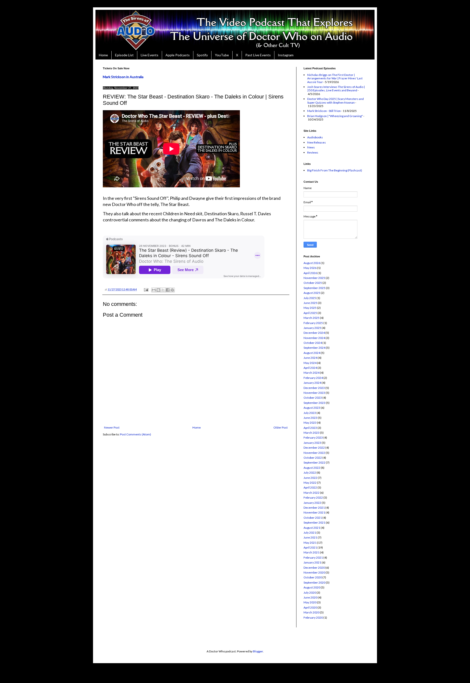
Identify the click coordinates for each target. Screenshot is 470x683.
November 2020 (314, 572)
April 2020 (310, 607)
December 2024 (314, 333)
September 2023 (314, 403)
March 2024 (311, 372)
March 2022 (311, 492)
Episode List (124, 55)
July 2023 (310, 413)
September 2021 (314, 522)
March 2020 (311, 612)
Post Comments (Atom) (135, 434)
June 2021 (310, 537)
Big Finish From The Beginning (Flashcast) (334, 170)
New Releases (316, 142)
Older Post (280, 427)
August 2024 (312, 353)
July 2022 (310, 472)
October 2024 (313, 343)
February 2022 (313, 497)
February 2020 (313, 617)
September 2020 (314, 582)
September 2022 (314, 462)
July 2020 (310, 592)
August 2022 (312, 467)
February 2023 (313, 437)
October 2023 (313, 397)
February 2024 (313, 378)
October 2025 (313, 283)
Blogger (258, 651)
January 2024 (312, 382)
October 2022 (313, 457)
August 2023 (312, 407)
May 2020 (310, 602)
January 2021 (312, 562)
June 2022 (310, 477)
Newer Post (111, 427)
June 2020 (310, 597)
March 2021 (311, 552)
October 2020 (313, 577)
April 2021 (310, 547)
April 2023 (310, 428)
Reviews (312, 152)
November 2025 (314, 278)
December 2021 (314, 507)
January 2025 (312, 328)
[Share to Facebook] (167, 290)
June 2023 (310, 417)
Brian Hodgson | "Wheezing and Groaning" (335, 116)
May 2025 (310, 308)
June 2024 (310, 357)
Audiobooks (315, 137)
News (311, 147)
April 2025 (310, 313)
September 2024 (314, 347)
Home (103, 55)
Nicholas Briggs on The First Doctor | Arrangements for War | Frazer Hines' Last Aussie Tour (335, 78)
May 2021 (310, 542)
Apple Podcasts (177, 55)
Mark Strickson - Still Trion (324, 111)
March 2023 (311, 432)
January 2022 (312, 502)
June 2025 (310, 303)
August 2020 (312, 587)
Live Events (149, 55)
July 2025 (310, 298)
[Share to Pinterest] (172, 290)
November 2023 (314, 393)
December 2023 (314, 388)
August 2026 (312, 263)
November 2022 (314, 453)
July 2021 (310, 532)
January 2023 (312, 442)
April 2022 (310, 487)
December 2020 (314, 567)
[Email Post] (146, 289)
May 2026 (310, 268)
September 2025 (314, 288)
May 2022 (310, 482)
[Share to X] (163, 290)
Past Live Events (258, 55)
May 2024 (310, 363)
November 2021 (314, 512)
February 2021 (313, 557)
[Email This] (153, 290)
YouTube (222, 55)
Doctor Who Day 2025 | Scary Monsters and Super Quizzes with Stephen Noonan (335, 100)
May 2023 (310, 422)
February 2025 (313, 323)
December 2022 (314, 447)
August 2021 (312, 527)
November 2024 (314, 338)
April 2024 (310, 368)
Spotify (202, 55)
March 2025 (311, 318)
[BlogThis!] (158, 290)
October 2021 (313, 517)
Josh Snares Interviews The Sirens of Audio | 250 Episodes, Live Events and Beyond (336, 88)
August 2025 (312, 293)
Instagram (286, 55)
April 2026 (310, 273)
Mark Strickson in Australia (123, 77)
